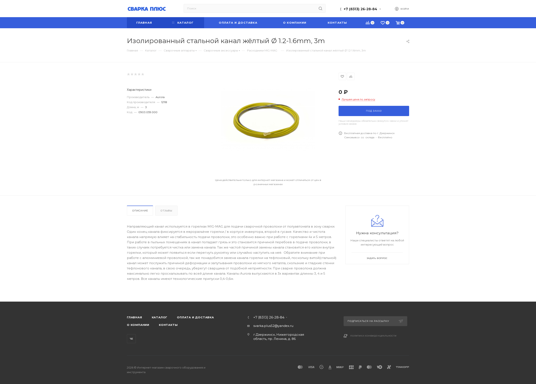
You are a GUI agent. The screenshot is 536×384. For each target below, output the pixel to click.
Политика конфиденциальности (373, 335)
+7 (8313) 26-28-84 (360, 9)
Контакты (168, 324)
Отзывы (166, 210)
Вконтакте (131, 338)
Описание (140, 210)
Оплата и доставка (195, 317)
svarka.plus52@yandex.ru (273, 326)
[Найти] (320, 8)
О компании (138, 324)
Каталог (160, 317)
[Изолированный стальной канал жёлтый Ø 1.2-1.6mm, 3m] (268, 120)
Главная (134, 317)
